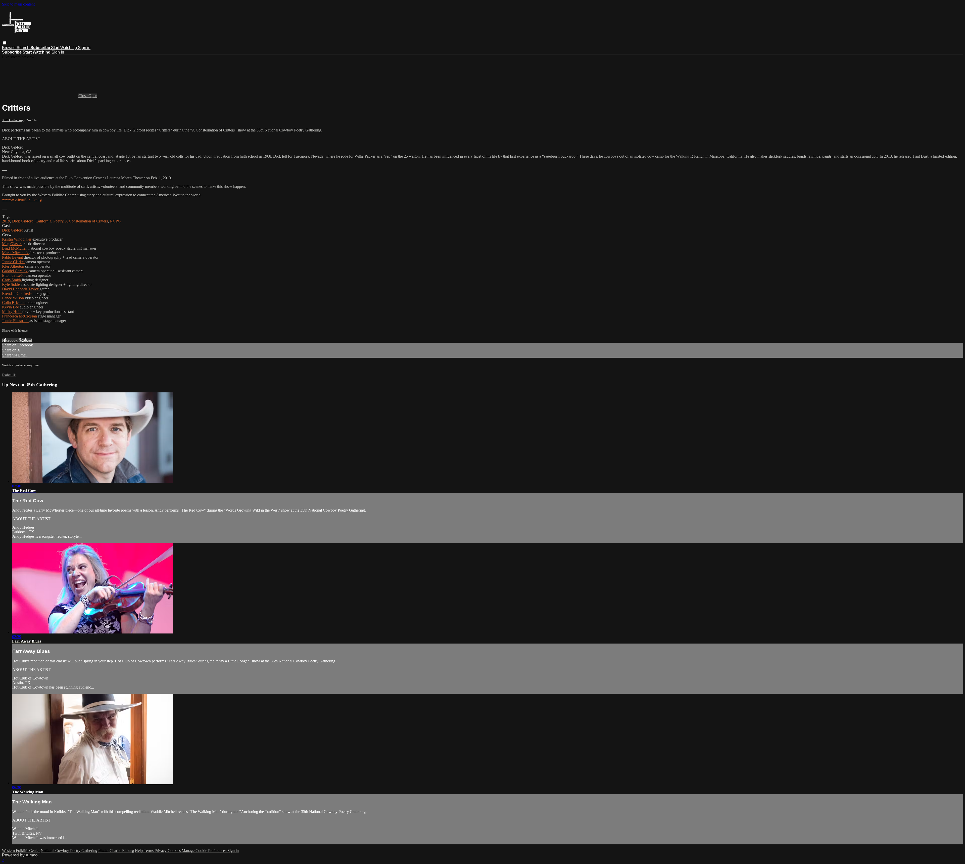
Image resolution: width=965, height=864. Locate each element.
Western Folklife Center (21, 850)
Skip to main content (18, 4)
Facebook (10, 340)
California (43, 221)
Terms (149, 850)
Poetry (58, 221)
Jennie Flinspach (15, 321)
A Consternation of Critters (86, 221)
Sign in (84, 48)
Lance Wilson (13, 298)
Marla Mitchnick (15, 253)
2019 (6, 221)
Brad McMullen (15, 248)
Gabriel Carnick (15, 271)
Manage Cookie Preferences (204, 850)
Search (23, 48)
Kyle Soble (11, 284)
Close (83, 96)
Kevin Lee (11, 307)
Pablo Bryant (13, 257)
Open (92, 96)
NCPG (115, 221)
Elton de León (14, 275)
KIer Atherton (13, 266)
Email (27, 340)
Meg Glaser (12, 244)
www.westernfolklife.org (22, 199)
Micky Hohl (12, 311)
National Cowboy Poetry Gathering (69, 850)
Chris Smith (12, 280)
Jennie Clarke (13, 262)
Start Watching (64, 48)
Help (139, 850)
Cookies (175, 850)
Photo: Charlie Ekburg (116, 850)
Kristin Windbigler (17, 239)
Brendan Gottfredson (19, 293)
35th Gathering (13, 120)
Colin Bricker (13, 302)
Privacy (161, 850)
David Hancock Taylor (20, 289)
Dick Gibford (22, 221)
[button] (4, 42)
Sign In (58, 52)
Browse (9, 48)
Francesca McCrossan (20, 316)
